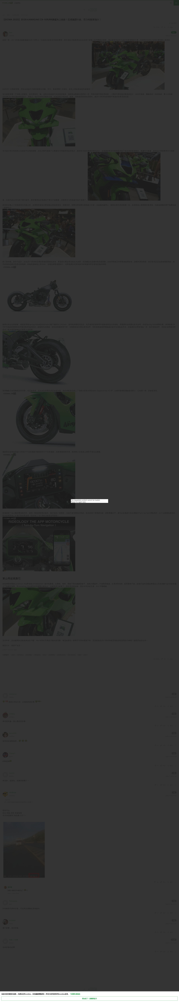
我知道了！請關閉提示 (89, 998)
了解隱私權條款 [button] (75, 994)
